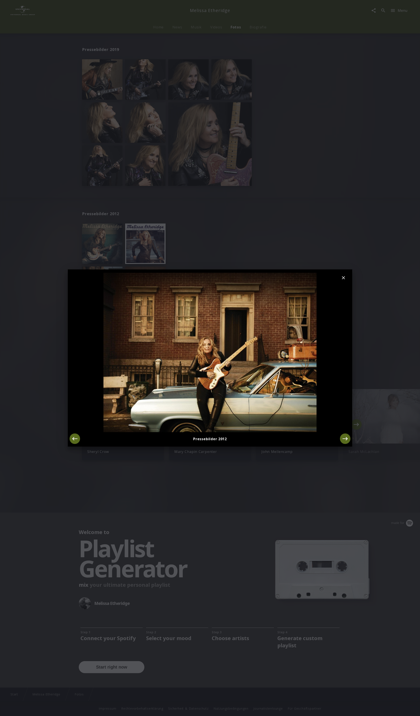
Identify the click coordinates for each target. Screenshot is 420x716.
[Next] (345, 438)
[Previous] (75, 438)
